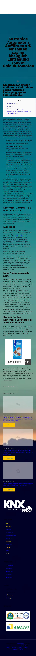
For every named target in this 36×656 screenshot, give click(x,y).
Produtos (15, 649)
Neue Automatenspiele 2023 (15, 109)
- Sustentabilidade (11, 535)
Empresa (8, 526)
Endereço (8, 598)
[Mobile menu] (2, 4)
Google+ (10, 577)
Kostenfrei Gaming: (12, 103)
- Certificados (9, 538)
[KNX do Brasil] (18, 7)
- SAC (7, 550)
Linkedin (10, 571)
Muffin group (20, 643)
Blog (7, 553)
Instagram (10, 568)
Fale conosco (9, 595)
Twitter (9, 574)
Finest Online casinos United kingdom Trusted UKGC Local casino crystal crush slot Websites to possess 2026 (18, 452)
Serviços (8, 541)
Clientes (8, 547)
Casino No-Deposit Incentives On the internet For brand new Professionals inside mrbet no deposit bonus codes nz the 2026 (17, 419)
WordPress (24, 645)
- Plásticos (9, 544)
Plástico (20, 647)
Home (7, 523)
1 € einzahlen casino (22, 236)
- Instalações (9, 532)
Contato (21, 649)
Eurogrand (10, 106)
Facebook (10, 565)
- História (8, 529)
